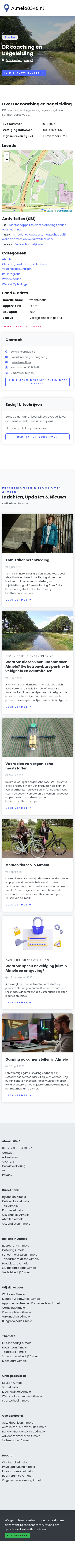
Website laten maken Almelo (22, 1396)
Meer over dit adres (23, 326)
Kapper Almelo (12, 1210)
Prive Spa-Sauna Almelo (18, 1467)
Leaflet (49, 210)
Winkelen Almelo (13, 1294)
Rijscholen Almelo (14, 1197)
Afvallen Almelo (13, 1219)
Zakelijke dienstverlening (27, 960)
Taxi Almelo (10, 1206)
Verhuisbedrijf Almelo (16, 1272)
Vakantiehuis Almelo (16, 1317)
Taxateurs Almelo (14, 1352)
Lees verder (17, 599)
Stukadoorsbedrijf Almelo (19, 1268)
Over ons (8, 1162)
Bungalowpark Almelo (17, 1321)
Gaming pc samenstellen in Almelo (36, 1059)
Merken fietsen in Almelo (27, 865)
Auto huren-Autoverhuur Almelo (24, 1427)
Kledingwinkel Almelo (16, 1392)
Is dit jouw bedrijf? (24, 72)
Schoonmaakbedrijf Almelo (20, 1356)
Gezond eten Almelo (16, 1224)
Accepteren (17, 1535)
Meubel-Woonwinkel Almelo (21, 1299)
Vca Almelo (10, 1387)
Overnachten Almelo (16, 1312)
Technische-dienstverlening (29, 656)
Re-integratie (11, 274)
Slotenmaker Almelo (16, 1440)
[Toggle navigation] (69, 8)
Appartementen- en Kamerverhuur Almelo (31, 1303)
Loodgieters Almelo (15, 1263)
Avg (4, 1170)
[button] (37, 180)
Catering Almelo (13, 1250)
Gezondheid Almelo (15, 1215)
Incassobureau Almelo (17, 1471)
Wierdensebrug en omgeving (29, 357)
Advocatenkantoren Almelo (21, 1436)
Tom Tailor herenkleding (27, 560)
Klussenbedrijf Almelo (16, 1343)
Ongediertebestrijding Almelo (22, 1480)
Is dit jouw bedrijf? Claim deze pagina (37, 382)
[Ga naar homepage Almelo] (23, 8)
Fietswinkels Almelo (15, 1201)
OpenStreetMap (64, 210)
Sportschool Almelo (15, 1401)
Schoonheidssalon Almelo (19, 1255)
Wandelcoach (11, 279)
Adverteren (10, 1157)
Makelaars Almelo (14, 1361)
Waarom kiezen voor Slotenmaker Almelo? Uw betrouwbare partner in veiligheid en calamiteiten (37, 666)
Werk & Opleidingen (15, 284)
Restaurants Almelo (15, 1246)
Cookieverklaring (13, 1166)
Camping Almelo (13, 1308)
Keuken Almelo (12, 1383)
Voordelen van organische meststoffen (29, 766)
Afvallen (10, 37)
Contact (8, 1153)
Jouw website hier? (22, 373)
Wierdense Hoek (21, 362)
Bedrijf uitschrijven (37, 436)
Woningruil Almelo (14, 1462)
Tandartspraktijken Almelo (20, 1259)
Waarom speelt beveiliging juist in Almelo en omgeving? (36, 968)
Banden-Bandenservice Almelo (23, 1432)
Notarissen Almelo (14, 1348)
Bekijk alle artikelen (13, 503)
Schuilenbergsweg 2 (19, 60)
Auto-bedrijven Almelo (17, 1423)
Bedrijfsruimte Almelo (16, 1476)
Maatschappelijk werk (30, 244)
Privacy (7, 1175)
